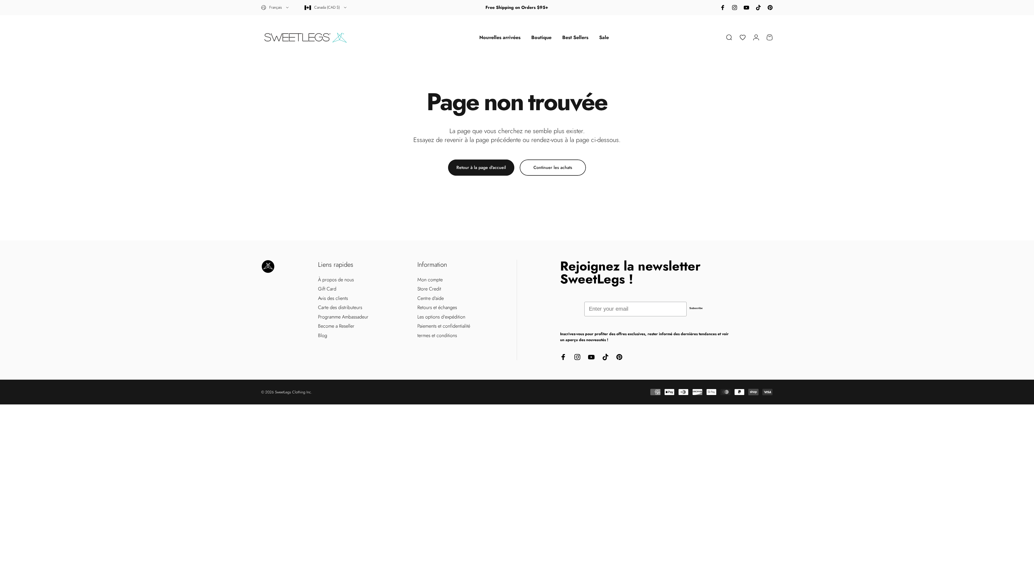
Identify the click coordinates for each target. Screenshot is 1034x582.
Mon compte (430, 280)
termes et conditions (437, 335)
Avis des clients (333, 298)
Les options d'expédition (441, 317)
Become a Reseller (336, 326)
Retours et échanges (437, 307)
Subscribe (696, 308)
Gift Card (327, 289)
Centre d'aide (430, 298)
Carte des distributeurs (340, 307)
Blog (322, 335)
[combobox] (275, 7)
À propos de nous (336, 280)
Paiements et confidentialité (443, 326)
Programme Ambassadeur (343, 317)
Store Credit (429, 289)
